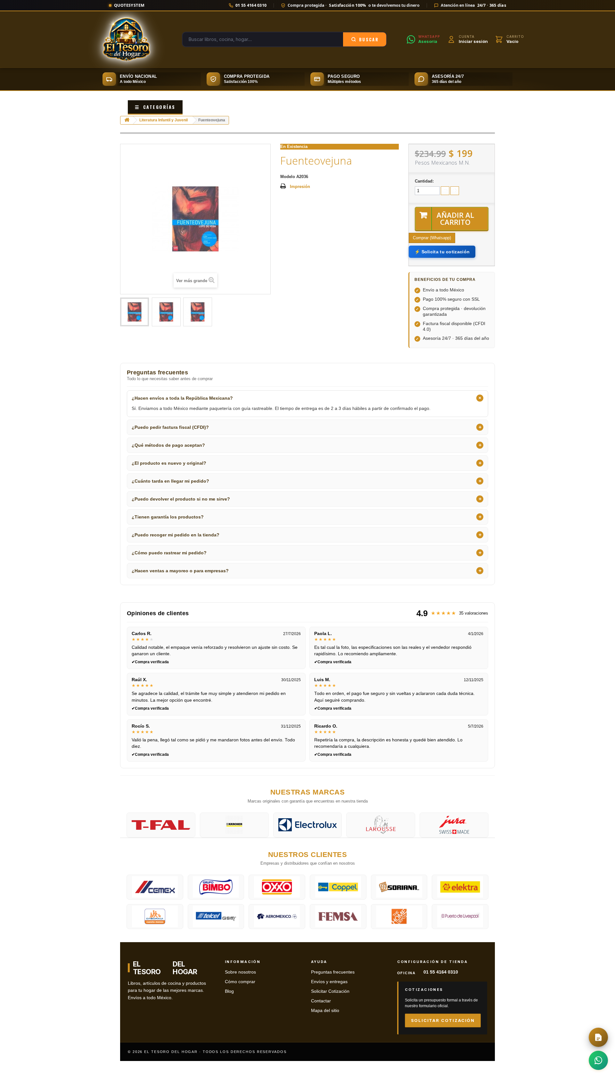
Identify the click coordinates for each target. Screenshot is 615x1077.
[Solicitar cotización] (598, 1037)
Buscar (369, 39)
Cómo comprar (240, 981)
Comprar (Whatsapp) (432, 237)
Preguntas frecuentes (333, 972)
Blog (229, 991)
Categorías (155, 106)
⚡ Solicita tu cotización (442, 251)
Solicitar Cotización (330, 991)
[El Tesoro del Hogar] (126, 39)
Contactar (321, 1001)
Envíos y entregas (329, 981)
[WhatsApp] (598, 1060)
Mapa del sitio (325, 1010)
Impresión (300, 186)
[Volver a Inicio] (127, 120)
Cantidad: (424, 181)
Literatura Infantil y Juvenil (163, 120)
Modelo (287, 176)
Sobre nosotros (240, 972)
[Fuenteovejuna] (134, 312)
